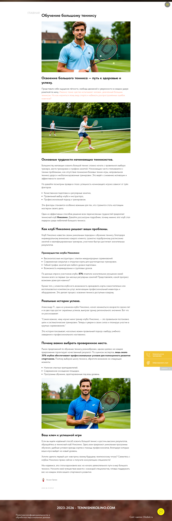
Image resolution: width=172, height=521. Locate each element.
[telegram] (6, 4)
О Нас (93, 13)
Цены (66, 13)
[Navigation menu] (167, 4)
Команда (51, 13)
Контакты (109, 13)
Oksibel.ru (148, 517)
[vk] (11, 4)
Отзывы (79, 13)
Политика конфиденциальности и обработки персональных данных (33, 516)
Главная (33, 13)
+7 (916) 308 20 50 (133, 13)
